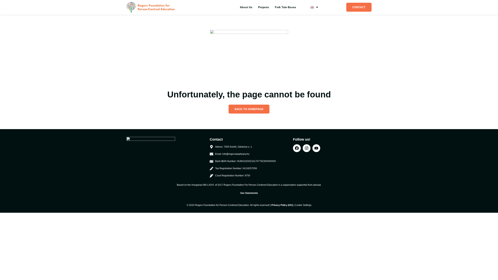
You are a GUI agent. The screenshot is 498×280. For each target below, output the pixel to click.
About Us (246, 7)
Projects (263, 7)
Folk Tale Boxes (285, 7)
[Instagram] (306, 148)
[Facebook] (297, 148)
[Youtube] (316, 148)
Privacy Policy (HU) (282, 205)
